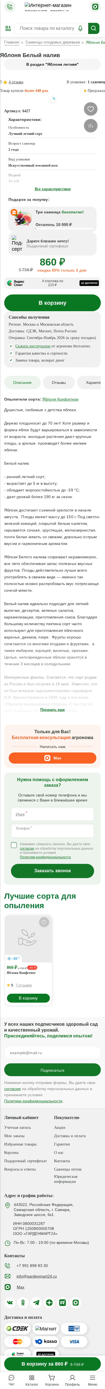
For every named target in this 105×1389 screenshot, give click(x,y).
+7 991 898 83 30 (32, 1265)
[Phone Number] (10, 6)
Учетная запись (17, 1127)
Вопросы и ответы (20, 1169)
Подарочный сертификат (25, 1161)
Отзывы (59, 382)
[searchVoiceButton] (80, 28)
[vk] (9, 1302)
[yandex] (49, 1302)
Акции (60, 1127)
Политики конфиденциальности (45, 857)
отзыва (16, 82)
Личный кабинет (21, 1117)
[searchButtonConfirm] (93, 28)
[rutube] (62, 1302)
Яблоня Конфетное (21, 973)
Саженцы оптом (68, 1169)
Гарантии (62, 1144)
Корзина (11, 1153)
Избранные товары (20, 1144)
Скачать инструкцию (32, 346)
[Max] (95, 6)
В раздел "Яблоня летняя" (52, 64)
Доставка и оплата (70, 1136)
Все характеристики (53, 189)
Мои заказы (14, 1136)
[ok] (23, 1302)
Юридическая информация (66, 1179)
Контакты (62, 1161)
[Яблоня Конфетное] (28, 939)
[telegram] (36, 1302)
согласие (27, 848)
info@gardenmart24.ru (37, 1276)
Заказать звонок (52, 870)
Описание (22, 382)
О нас (59, 1153)
